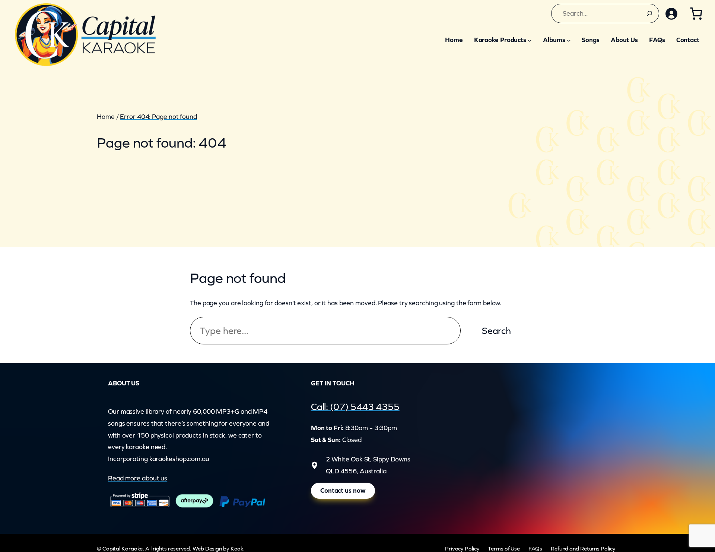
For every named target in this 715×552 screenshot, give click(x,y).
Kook (237, 548)
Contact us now (343, 490)
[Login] (671, 13)
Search (496, 330)
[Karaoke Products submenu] (530, 40)
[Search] (649, 13)
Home (106, 116)
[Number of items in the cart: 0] (695, 13)
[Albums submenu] (569, 40)
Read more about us (137, 478)
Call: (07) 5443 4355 (355, 406)
